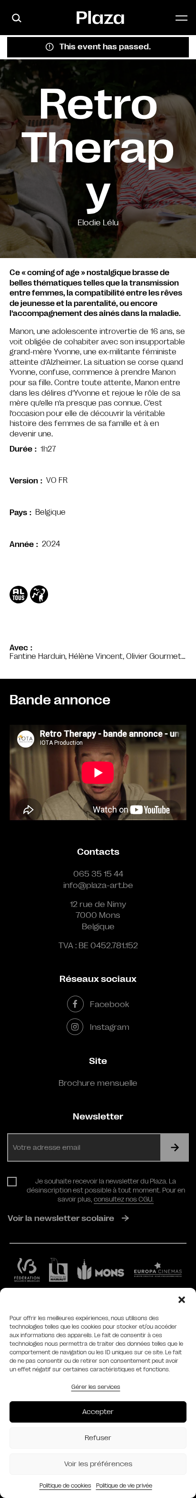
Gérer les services (95, 1387)
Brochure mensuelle (98, 1083)
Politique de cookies (65, 1485)
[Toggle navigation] (181, 18)
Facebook (109, 1004)
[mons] (101, 1269)
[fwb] (26, 1270)
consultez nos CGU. (124, 1199)
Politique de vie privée (124, 1485)
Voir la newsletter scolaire (61, 1218)
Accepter (98, 1412)
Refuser (98, 1438)
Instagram (109, 1027)
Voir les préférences (98, 1464)
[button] (181, 1299)
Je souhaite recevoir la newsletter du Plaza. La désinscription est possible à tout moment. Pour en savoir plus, (106, 1190)
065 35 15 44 (98, 873)
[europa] (158, 1269)
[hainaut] (58, 1270)
